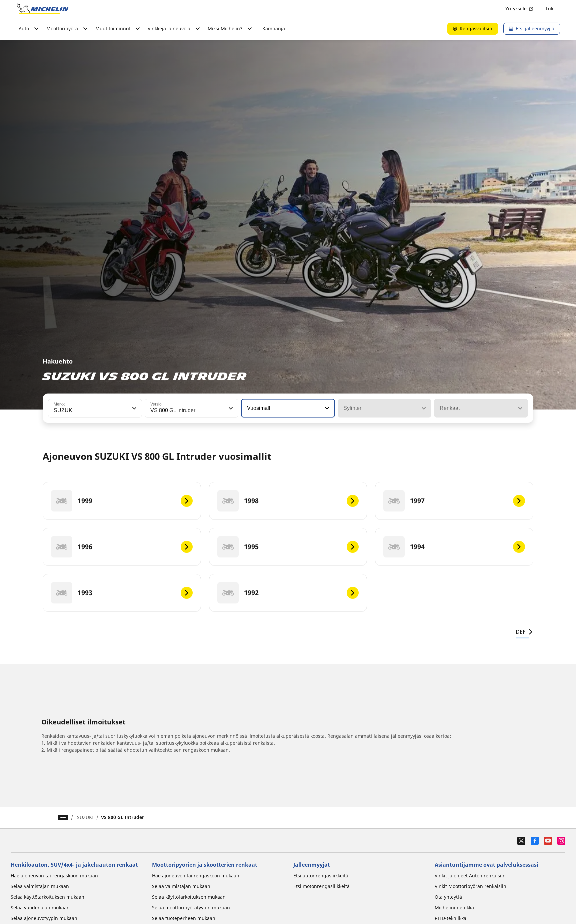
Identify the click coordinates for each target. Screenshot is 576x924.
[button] (133, 408)
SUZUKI (85, 817)
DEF (520, 631)
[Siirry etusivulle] (42, 9)
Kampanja (273, 28)
